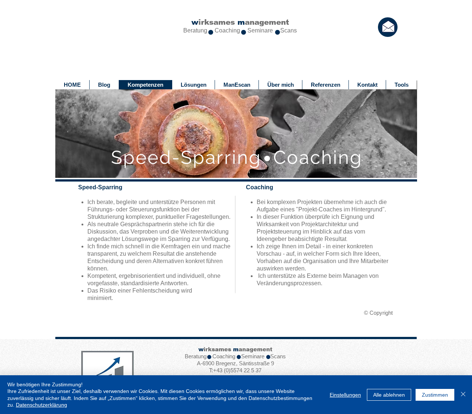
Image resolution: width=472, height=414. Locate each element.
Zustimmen (435, 395)
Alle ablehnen (389, 395)
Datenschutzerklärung (41, 405)
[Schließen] (463, 394)
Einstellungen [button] (345, 395)
